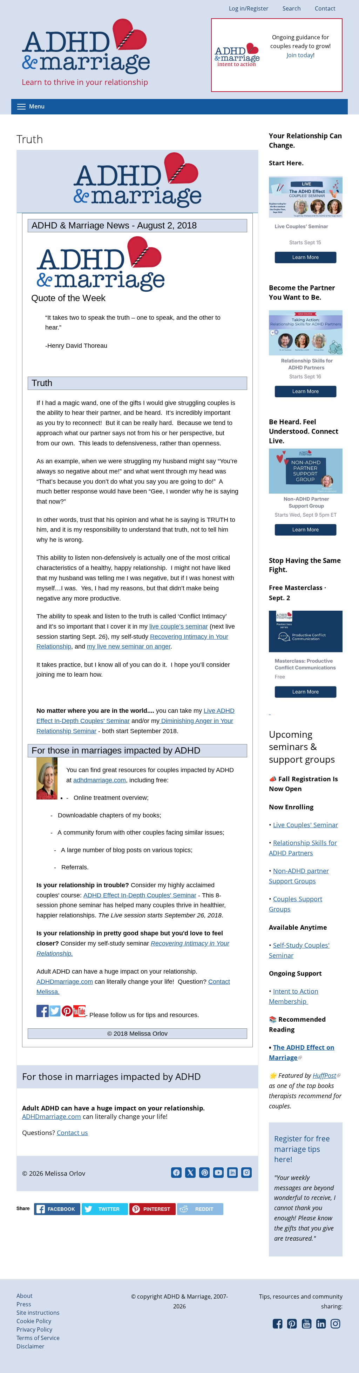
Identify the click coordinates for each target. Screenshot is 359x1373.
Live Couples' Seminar (305, 825)
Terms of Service (38, 1338)
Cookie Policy (33, 1321)
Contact (325, 8)
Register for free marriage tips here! (302, 1149)
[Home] (86, 47)
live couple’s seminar (178, 626)
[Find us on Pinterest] (292, 1325)
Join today (300, 55)
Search (292, 8)
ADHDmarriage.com (64, 981)
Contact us (72, 1132)
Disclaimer (30, 1346)
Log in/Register (249, 8)
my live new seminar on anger (128, 646)
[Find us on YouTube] (306, 1325)
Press (23, 1304)
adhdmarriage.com (99, 780)
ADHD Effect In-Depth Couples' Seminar (139, 895)
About (24, 1296)
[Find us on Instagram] (335, 1325)
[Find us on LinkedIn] (321, 1325)
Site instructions (38, 1312)
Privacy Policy (34, 1329)
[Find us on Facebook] (277, 1325)
